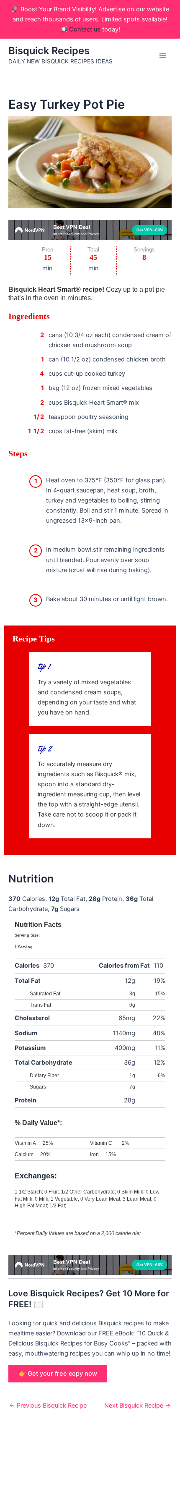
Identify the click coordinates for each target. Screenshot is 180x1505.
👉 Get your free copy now (57, 1373)
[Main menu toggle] (163, 55)
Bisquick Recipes (49, 50)
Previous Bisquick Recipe (48, 1406)
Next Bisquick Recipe (137, 1406)
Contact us (84, 29)
